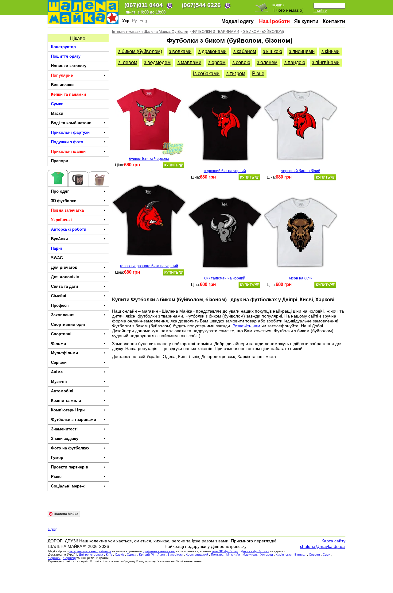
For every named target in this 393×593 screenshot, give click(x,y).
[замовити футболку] (173, 165)
